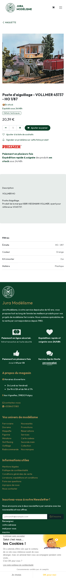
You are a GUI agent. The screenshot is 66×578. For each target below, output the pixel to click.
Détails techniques (12, 113)
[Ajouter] (20, 128)
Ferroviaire (7, 423)
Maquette (6, 431)
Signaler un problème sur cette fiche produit (27, 139)
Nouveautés (27, 423)
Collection (26, 445)
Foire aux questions (11, 481)
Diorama (6, 427)
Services (25, 434)
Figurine (6, 434)
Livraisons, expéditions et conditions (20, 477)
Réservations (27, 431)
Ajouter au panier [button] (39, 127)
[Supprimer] (5, 128)
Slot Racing (7, 442)
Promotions (27, 427)
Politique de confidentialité (15, 470)
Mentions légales (10, 466)
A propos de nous (10, 485)
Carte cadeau (27, 438)
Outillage (6, 445)
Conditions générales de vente (17, 474)
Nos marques (27, 449)
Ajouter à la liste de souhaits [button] (19, 134)
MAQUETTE (10, 22)
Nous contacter (9, 488)
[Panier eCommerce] (53, 7)
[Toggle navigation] (61, 7)
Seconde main (28, 442)
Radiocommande (10, 449)
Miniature (6, 438)
